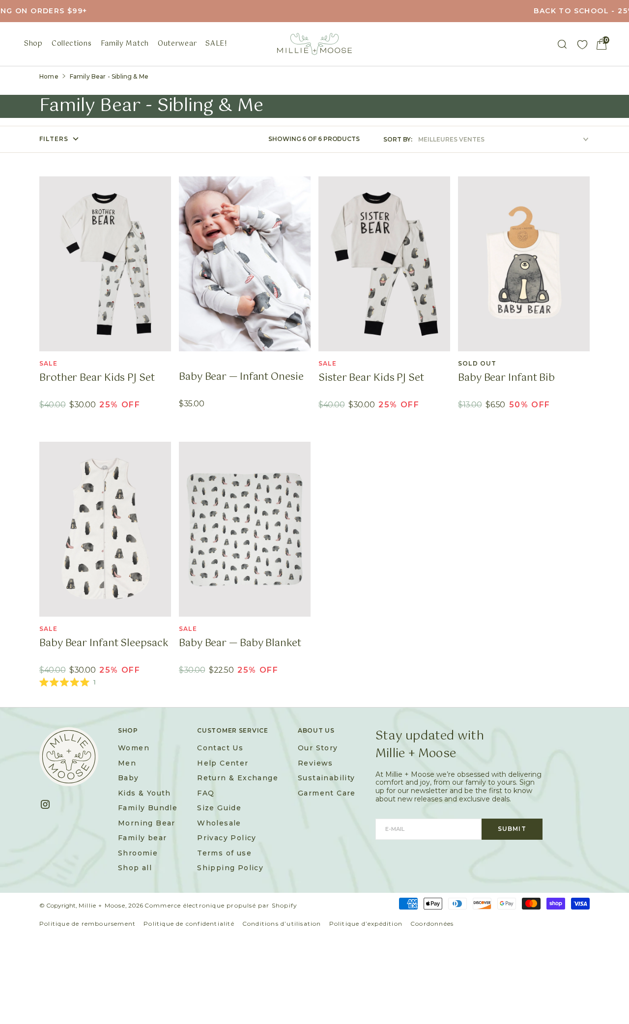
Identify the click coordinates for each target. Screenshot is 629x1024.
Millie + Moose (102, 905)
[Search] (562, 44)
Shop (33, 44)
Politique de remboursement (87, 923)
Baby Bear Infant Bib (506, 378)
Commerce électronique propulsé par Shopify (220, 905)
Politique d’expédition (365, 923)
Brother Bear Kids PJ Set (97, 378)
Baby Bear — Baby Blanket (240, 643)
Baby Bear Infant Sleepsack (103, 643)
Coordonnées (432, 923)
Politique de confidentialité (188, 923)
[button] (601, 44)
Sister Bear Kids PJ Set (371, 378)
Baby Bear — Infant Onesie (241, 377)
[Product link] (105, 263)
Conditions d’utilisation (281, 923)
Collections (72, 44)
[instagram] (48, 804)
